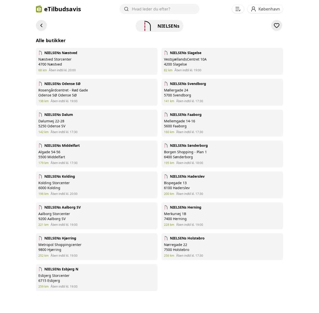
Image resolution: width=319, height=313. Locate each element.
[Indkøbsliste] (238, 9)
